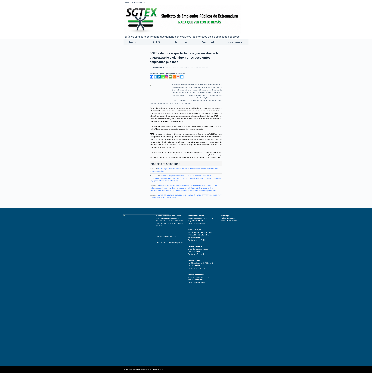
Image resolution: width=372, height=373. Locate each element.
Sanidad (208, 42)
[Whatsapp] (163, 76)
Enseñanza (234, 42)
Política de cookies (228, 218)
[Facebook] (151, 76)
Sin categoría (203, 67)
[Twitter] (155, 76)
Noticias (181, 42)
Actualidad (181, 67)
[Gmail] (178, 76)
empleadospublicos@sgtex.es (172, 243)
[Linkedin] (159, 76)
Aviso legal (225, 216)
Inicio (133, 42)
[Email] (170, 76)
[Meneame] (174, 76)
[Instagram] (166, 76)
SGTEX (155, 42)
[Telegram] (181, 76)
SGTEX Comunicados (192, 67)
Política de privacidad (229, 221)
